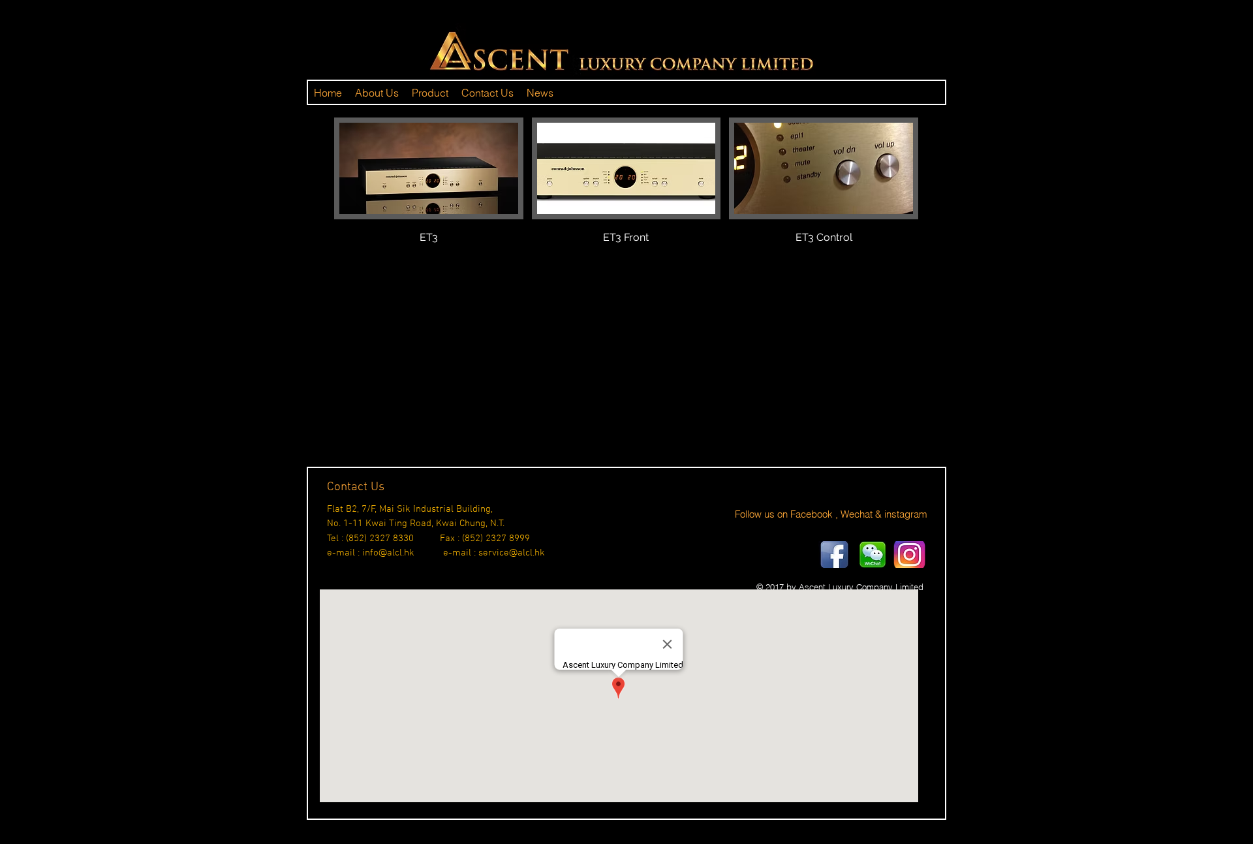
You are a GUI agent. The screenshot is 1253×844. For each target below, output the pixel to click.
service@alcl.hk (511, 553)
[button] (428, 195)
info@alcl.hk (388, 553)
